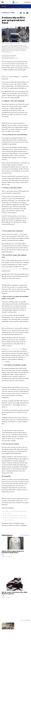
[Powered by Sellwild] (27, 620)
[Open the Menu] (2, 2)
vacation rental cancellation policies (14, 349)
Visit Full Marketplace (24, 535)
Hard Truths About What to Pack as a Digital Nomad (15, 515)
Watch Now (26, 2)
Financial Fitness (8, 12)
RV (20, 76)
